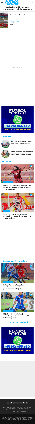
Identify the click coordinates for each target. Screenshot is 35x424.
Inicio (4, 407)
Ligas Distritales (27, 410)
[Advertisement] (17, 45)
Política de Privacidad (23, 408)
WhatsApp (13, 411)
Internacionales (21, 411)
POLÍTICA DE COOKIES (10, 410)
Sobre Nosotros (11, 407)
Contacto (19, 407)
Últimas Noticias (11, 408)
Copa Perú (18, 410)
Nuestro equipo (28, 407)
